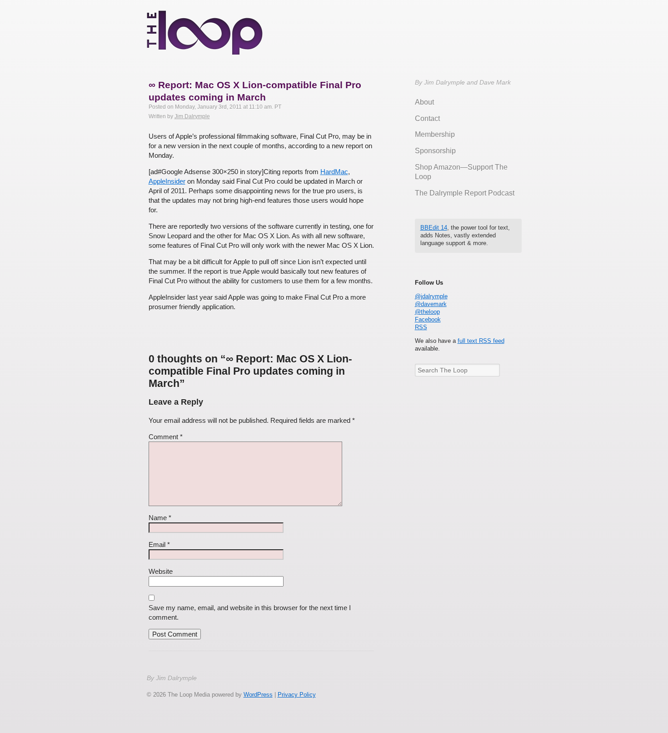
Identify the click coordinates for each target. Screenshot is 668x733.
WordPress (258, 694)
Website (161, 571)
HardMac (334, 172)
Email (159, 544)
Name (160, 518)
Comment (166, 437)
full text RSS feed (481, 340)
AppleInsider (167, 181)
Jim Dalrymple (192, 116)
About (424, 102)
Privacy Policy (297, 694)
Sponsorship (435, 151)
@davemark (431, 304)
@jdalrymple (431, 296)
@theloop (427, 311)
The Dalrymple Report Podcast (464, 193)
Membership (435, 134)
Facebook (428, 319)
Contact (427, 118)
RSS (421, 327)
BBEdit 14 (433, 227)
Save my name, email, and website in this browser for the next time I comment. (250, 612)
